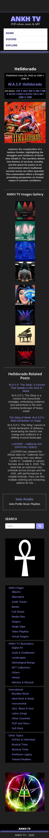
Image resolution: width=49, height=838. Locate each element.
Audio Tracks (19, 601)
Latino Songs (19, 713)
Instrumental (19, 703)
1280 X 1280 (25, 97)
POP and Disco (21, 723)
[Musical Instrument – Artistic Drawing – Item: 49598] (25, 344)
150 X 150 (21, 91)
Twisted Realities (21, 759)
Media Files (18, 616)
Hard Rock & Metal (23, 698)
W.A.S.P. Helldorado (25, 84)
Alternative (18, 596)
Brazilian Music (20, 693)
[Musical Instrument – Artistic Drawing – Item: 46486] (25, 260)
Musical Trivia (19, 744)
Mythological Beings (23, 662)
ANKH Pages (16, 587)
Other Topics (15, 735)
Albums (16, 591)
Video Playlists (20, 631)
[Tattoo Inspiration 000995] (25, 280)
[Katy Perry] (25, 303)
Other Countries (21, 718)
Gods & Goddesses (23, 652)
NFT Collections (21, 667)
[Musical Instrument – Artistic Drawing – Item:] (25, 240)
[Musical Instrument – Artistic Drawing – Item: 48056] (25, 219)
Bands (15, 606)
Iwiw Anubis (24, 499)
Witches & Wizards (23, 682)
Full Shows (18, 611)
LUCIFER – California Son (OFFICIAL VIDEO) (27, 446)
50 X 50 (38, 94)
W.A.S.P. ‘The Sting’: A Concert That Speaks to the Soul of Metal (27, 387)
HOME (10, 33)
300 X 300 (34, 91)
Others (16, 672)
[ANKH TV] (24, 576)
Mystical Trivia (20, 749)
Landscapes (19, 657)
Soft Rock (17, 728)
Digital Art (17, 647)
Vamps (16, 677)
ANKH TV (26, 18)
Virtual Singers (20, 636)
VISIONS (11, 39)
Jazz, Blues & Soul (22, 708)
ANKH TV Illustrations (21, 643)
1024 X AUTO (24, 94)
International (15, 689)
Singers (16, 621)
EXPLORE (11, 45)
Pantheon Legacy (22, 754)
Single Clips (18, 626)
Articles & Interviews (23, 739)
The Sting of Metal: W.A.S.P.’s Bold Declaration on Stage (26, 419)
